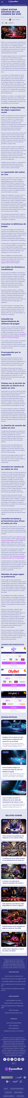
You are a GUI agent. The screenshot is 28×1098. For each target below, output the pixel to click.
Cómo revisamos (13, 1025)
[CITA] (8, 1081)
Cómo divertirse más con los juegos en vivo (13, 979)
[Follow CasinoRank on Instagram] (8, 1059)
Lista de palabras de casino (13, 1000)
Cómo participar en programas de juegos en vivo (13, 989)
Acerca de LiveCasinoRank (13, 1023)
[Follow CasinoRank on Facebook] (4, 1059)
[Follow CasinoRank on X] (11, 1059)
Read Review (14, 665)
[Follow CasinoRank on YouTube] (15, 1059)
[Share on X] (2, 23)
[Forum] (15, 1081)
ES (13, 1063)
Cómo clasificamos (13, 1028)
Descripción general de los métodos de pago (12, 1006)
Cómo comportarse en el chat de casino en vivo (13, 985)
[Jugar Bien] (18, 1077)
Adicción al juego (14, 1010)
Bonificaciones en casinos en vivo (13, 1003)
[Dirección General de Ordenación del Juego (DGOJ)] (7, 1077)
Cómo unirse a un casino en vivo (14, 976)
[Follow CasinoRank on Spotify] (19, 1059)
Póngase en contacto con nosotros (14, 1031)
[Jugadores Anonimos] (25, 1077)
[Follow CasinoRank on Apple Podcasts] (22, 1059)
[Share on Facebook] (6, 23)
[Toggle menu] (2, 1)
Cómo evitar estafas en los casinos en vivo (14, 981)
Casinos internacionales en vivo (14, 1013)
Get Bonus (14, 663)
